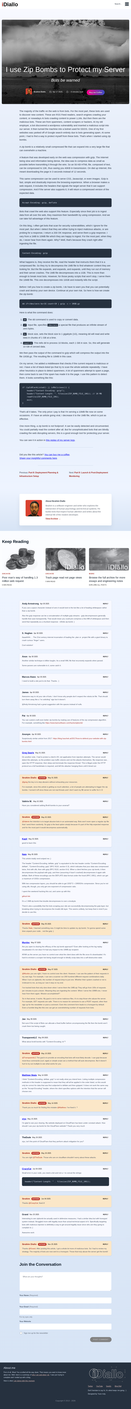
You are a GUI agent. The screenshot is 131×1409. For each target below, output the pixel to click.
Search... (118, 4)
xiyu (24, 1119)
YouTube (99, 1386)
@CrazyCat (33, 1203)
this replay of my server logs (60, 440)
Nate (24, 854)
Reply (105, 604)
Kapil (24, 839)
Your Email (28, 1307)
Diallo (10, 4)
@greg (25, 782)
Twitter (90, 1386)
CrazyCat (26, 1169)
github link (26, 896)
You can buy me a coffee (56, 454)
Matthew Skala (29, 1075)
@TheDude (37, 1157)
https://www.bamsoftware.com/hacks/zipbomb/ (64, 723)
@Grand (32, 1248)
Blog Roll (118, 1386)
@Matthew (61, 1107)
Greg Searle (28, 753)
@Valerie (25, 821)
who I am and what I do (40, 1375)
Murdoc (26, 942)
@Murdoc (26, 974)
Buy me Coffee (95, 92)
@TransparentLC (29, 1058)
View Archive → (53, 519)
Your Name (28, 1295)
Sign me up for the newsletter (36, 1333)
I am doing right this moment (24, 1381)
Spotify (108, 1386)
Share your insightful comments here (38, 458)
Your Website (25, 1321)
